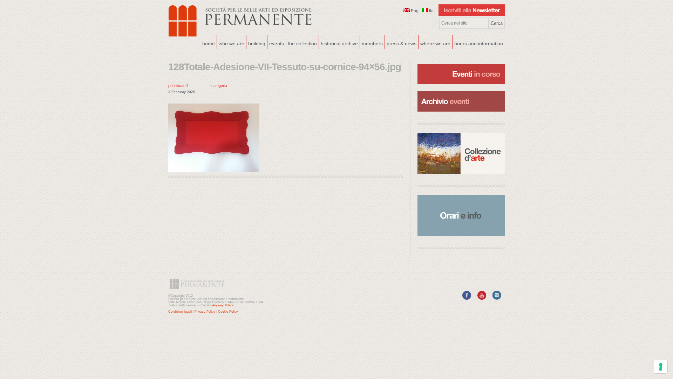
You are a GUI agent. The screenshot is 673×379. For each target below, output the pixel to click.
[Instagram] (496, 298)
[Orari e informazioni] (461, 215)
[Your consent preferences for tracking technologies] (660, 366)
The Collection (302, 43)
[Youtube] (481, 298)
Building (255, 42)
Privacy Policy (205, 311)
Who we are (230, 42)
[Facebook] (466, 298)
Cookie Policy (228, 311)
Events (275, 42)
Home (208, 43)
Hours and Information (478, 43)
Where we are (434, 42)
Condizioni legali (180, 311)
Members (372, 43)
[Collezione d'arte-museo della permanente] (461, 153)
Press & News (401, 43)
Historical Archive (339, 43)
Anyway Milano (223, 305)
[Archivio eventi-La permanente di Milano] (461, 90)
